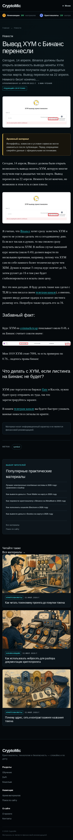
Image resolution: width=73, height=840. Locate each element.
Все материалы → (13, 552)
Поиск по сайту (12, 529)
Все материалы (12, 525)
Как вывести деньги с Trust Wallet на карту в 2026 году (31, 494)
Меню (68, 6)
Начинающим (13, 653)
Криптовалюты (14, 597)
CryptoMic (11, 5)
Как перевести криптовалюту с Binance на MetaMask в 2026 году (36, 501)
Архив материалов (11, 795)
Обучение (7, 772)
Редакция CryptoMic (15, 88)
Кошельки (7, 782)
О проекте (7, 814)
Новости (17, 28)
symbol (16, 447)
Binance (25, 231)
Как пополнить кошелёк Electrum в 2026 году (27, 507)
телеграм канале (46, 292)
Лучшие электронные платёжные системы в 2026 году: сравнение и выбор (31, 486)
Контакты (7, 818)
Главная (5, 28)
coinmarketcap (29, 328)
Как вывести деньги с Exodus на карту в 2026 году (29, 514)
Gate (45, 389)
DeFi (4, 777)
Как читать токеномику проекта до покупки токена (35, 602)
